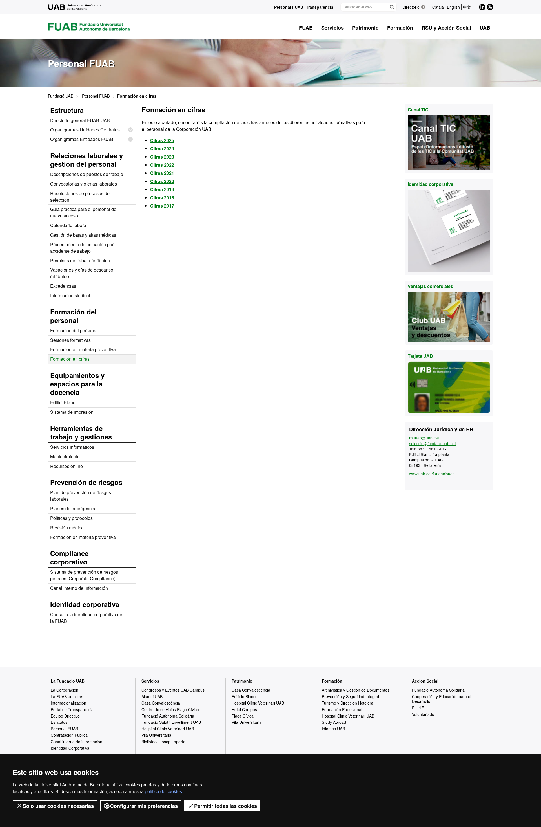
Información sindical (70, 295)
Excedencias (63, 286)
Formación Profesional (342, 709)
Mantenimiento (65, 456)
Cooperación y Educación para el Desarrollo (441, 699)
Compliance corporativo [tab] (69, 557)
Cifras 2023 (162, 156)
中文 (467, 7)
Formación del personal (73, 330)
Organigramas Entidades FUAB (81, 139)
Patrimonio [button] (365, 27)
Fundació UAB (61, 96)
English (453, 7)
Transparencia (319, 7)
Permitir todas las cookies (225, 806)
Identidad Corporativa (70, 748)
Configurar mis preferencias (144, 806)
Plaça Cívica (243, 716)
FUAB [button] (306, 27)
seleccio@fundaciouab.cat (432, 443)
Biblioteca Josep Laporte (163, 741)
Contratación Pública (69, 735)
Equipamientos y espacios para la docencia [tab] (77, 383)
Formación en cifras (70, 359)
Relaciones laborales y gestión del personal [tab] (86, 160)
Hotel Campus (244, 709)
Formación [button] (400, 27)
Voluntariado (423, 714)
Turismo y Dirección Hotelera (347, 703)
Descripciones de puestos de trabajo (86, 174)
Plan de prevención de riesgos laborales (80, 495)
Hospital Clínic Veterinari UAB (167, 728)
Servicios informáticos (72, 447)
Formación (332, 681)
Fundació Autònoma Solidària (167, 716)
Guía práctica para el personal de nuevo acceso (83, 212)
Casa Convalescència (160, 703)
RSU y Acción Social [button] (446, 27)
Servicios (150, 681)
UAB (485, 27)
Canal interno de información (79, 588)
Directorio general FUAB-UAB (80, 120)
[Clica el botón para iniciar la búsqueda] (391, 7)
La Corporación (64, 690)
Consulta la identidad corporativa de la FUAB (86, 617)
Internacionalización (68, 703)
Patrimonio (242, 681)
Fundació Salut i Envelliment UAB (171, 722)
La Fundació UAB (68, 681)
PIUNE (418, 708)
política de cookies (163, 791)
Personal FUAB (288, 7)
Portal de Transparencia (72, 709)
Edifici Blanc (62, 402)
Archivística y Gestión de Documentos (355, 690)
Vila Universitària (156, 735)
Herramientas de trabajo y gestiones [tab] (81, 432)
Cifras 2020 (162, 181)
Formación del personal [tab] (73, 316)
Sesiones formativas (70, 340)
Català (438, 7)
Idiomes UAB (333, 728)
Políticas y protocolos (71, 518)
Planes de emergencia (72, 508)
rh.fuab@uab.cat (424, 438)
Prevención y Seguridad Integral (350, 696)
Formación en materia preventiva (83, 349)
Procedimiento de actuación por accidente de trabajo (82, 247)
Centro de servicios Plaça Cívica (170, 709)
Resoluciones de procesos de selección (80, 196)
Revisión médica (67, 527)
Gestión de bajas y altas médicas (83, 235)
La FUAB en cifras (67, 696)
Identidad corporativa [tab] (84, 604)
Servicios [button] (332, 27)
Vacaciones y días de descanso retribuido (81, 273)
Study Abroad (334, 722)
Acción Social (425, 681)
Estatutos (59, 722)
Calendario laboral (68, 225)
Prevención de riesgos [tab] (86, 482)
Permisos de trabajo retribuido (80, 260)
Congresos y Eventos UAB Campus (173, 690)
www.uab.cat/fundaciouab (432, 473)
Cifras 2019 (162, 189)
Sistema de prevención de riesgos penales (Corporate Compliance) (84, 575)
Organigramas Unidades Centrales (85, 129)
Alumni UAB (152, 696)
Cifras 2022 (162, 165)
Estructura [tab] (67, 110)
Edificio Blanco (245, 696)
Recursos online (66, 466)
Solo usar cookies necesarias (58, 806)
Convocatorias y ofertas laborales (83, 184)
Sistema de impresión (72, 412)
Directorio (411, 7)
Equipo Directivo (65, 716)
